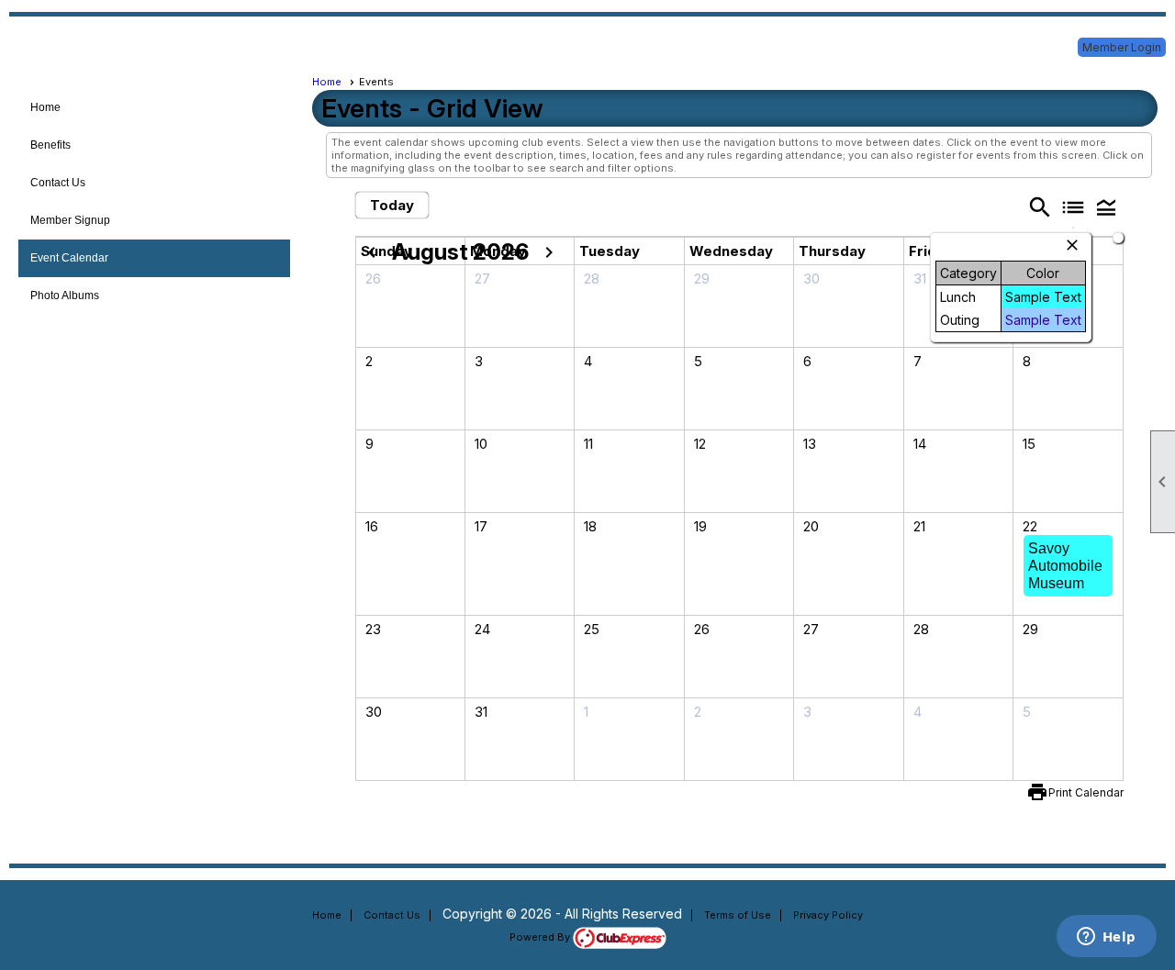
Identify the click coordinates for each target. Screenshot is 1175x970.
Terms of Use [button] (737, 915)
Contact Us (57, 182)
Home (45, 107)
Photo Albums (64, 295)
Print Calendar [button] (1086, 792)
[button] (1106, 206)
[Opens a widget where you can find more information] (1106, 938)
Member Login (1121, 47)
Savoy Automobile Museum (1065, 566)
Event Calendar (69, 257)
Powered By (541, 937)
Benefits (50, 145)
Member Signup (70, 220)
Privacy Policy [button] (828, 915)
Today (392, 205)
